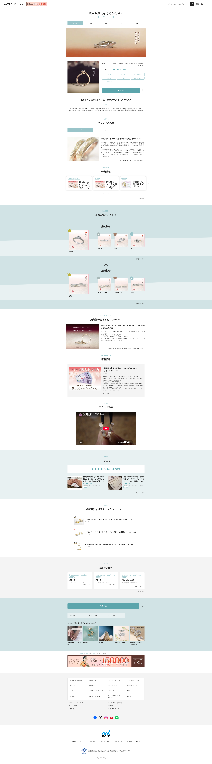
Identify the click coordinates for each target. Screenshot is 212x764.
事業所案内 (93, 741)
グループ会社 (128, 741)
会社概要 (74, 741)
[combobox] (178, 4)
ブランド (93, 653)
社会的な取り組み (104, 741)
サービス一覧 (83, 741)
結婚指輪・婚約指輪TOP (84, 653)
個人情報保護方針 (117, 741)
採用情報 (138, 741)
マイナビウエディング (72, 653)
